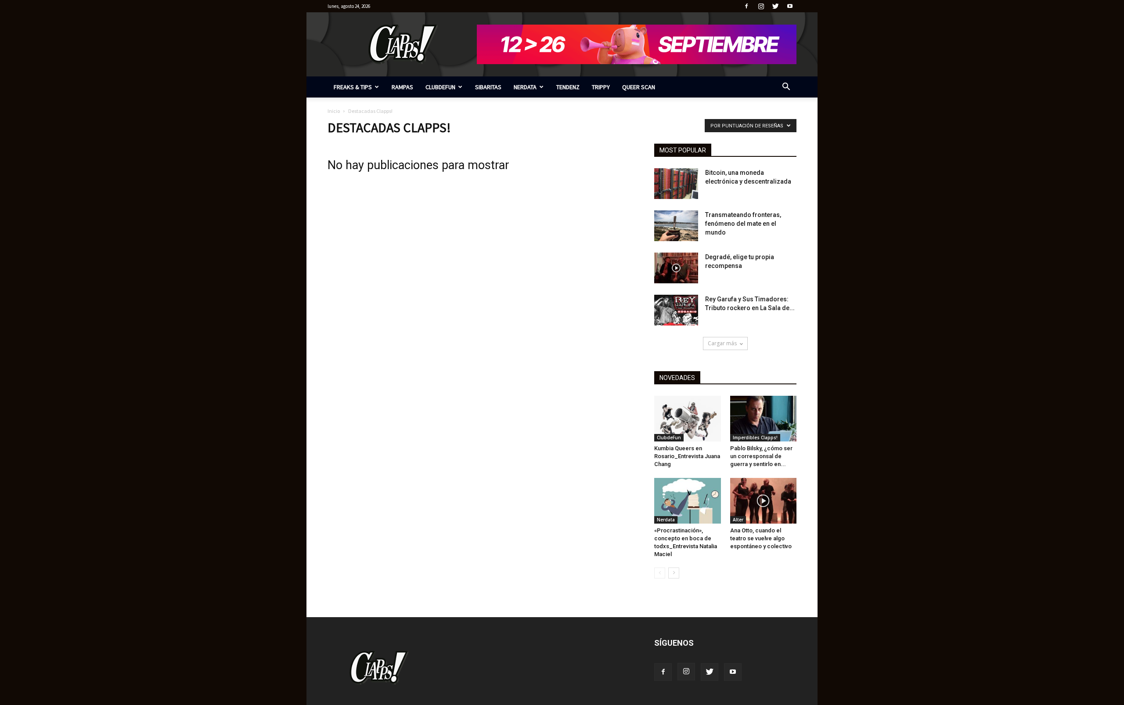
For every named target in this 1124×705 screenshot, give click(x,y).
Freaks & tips (353, 87)
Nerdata (525, 87)
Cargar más (722, 343)
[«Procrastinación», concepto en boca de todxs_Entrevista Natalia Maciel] (687, 501)
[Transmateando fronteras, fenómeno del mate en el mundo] (676, 225)
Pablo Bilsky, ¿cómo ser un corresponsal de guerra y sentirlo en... (761, 456)
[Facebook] (746, 6)
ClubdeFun (440, 87)
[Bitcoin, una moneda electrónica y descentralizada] (676, 183)
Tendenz (568, 87)
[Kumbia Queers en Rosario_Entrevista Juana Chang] (687, 418)
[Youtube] (789, 6)
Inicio (334, 111)
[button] (785, 87)
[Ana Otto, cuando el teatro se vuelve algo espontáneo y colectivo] (763, 501)
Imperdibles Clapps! (755, 437)
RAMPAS (402, 87)
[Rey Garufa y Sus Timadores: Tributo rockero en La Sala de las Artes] (676, 310)
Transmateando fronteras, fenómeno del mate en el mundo (743, 223)
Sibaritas (488, 87)
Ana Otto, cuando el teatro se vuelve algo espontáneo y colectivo (761, 538)
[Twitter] (775, 6)
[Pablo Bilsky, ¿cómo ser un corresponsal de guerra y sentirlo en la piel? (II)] (763, 418)
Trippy (601, 87)
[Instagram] (760, 6)
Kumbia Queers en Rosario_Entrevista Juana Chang (687, 456)
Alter (738, 520)
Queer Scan (638, 87)
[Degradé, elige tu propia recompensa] (676, 268)
